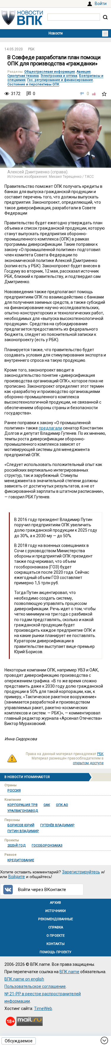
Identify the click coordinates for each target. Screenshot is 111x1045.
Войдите (16, 876)
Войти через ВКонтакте (42, 889)
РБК (31, 49)
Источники (55, 911)
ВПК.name (69, 971)
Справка (55, 927)
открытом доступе (88, 763)
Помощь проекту (55, 952)
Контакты (55, 944)
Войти (101, 3)
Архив (55, 903)
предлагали (50, 428)
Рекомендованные (55, 919)
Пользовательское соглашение (35, 986)
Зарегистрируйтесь (81, 872)
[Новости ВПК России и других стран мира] (22, 23)
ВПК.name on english (24, 979)
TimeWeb (43, 1008)
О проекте (55, 936)
